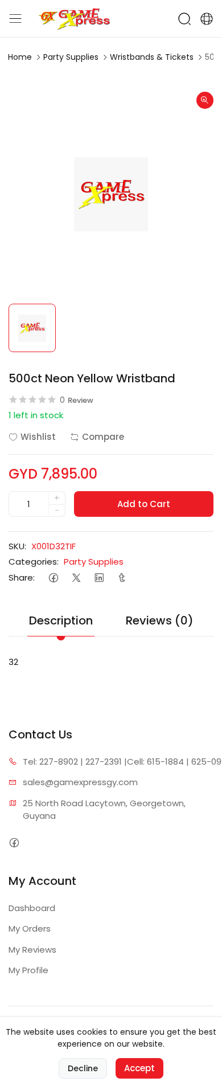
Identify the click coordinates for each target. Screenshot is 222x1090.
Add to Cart (143, 504)
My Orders (30, 928)
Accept (139, 1068)
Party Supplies (70, 57)
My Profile (28, 970)
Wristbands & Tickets (152, 57)
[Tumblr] (121, 577)
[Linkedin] (99, 577)
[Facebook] (53, 577)
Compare (103, 437)
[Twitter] (76, 577)
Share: (22, 577)
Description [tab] (61, 620)
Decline (83, 1068)
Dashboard (32, 908)
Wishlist (38, 437)
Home (20, 57)
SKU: (17, 546)
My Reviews (32, 950)
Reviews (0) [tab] (160, 620)
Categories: (34, 562)
